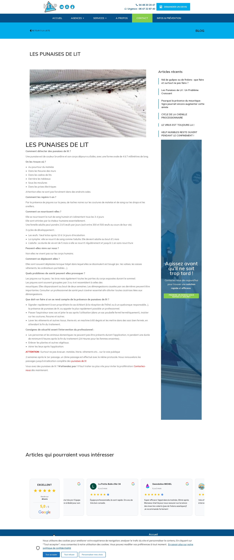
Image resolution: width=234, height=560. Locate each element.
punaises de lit (78, 361)
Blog (199, 31)
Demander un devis (175, 6)
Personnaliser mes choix (92, 555)
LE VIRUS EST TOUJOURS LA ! (177, 124)
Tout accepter (51, 555)
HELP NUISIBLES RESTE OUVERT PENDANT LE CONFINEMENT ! (179, 134)
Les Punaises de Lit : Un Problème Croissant (180, 92)
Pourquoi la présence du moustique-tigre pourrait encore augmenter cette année (182, 104)
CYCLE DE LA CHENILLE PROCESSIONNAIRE (174, 116)
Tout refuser (69, 555)
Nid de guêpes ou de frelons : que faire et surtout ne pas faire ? (182, 81)
